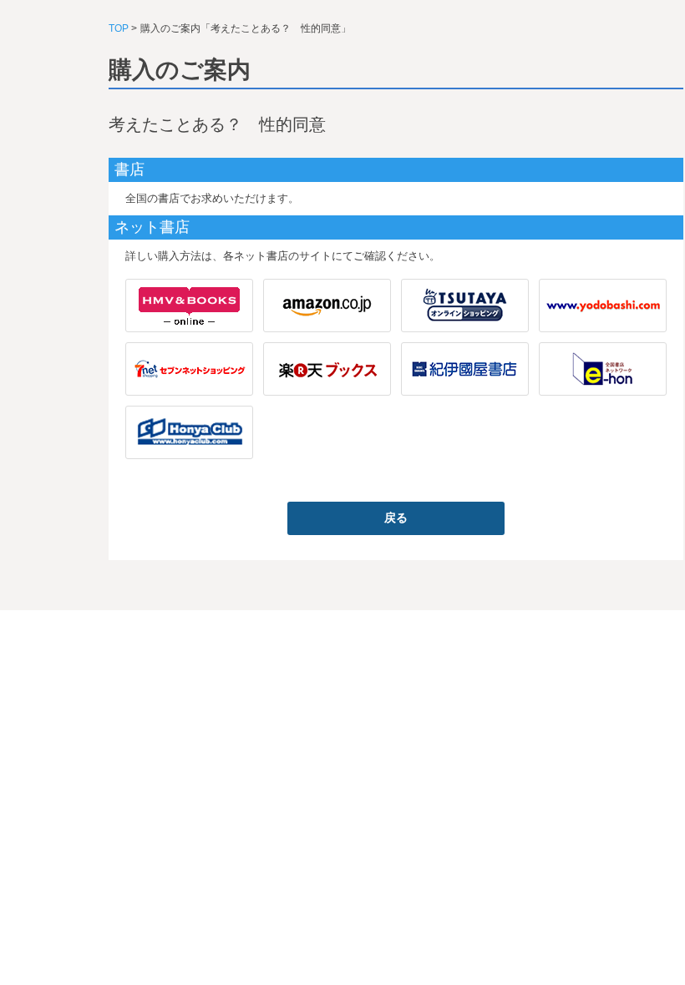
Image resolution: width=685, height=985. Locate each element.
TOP (119, 28)
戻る (396, 517)
